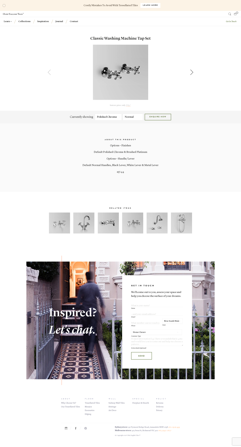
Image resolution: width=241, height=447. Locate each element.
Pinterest (87, 428)
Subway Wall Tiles (117, 403)
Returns (159, 403)
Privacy (159, 410)
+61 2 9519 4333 (174, 427)
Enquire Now (157, 117)
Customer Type (136, 336)
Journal (59, 21)
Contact (74, 21)
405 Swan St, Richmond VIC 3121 (145, 431)
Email (133, 317)
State (164, 325)
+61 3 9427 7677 (164, 431)
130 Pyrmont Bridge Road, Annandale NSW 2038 (148, 427)
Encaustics (89, 410)
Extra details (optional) (138, 348)
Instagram (67, 428)
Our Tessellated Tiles (70, 407)
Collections (24, 21)
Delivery (160, 407)
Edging (88, 414)
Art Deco (112, 410)
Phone (133, 326)
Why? (128, 105)
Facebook (77, 428)
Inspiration (43, 21)
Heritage (112, 407)
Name (133, 308)
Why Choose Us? (68, 403)
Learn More (150, 5)
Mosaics (88, 407)
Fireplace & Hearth (140, 403)
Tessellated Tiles (92, 403)
